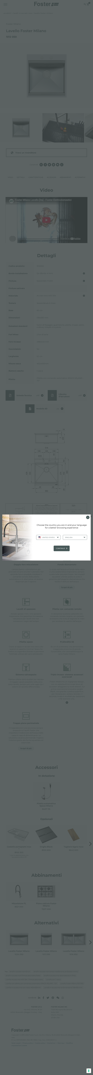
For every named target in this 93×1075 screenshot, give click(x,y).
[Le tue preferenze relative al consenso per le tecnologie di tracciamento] (88, 1070)
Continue (60, 548)
